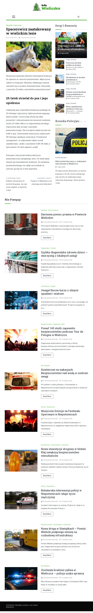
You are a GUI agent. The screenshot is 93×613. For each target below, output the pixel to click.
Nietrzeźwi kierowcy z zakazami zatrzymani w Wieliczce (70, 162)
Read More (47, 238)
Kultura (43, 407)
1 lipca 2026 (61, 167)
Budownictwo (45, 445)
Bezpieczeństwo (46, 324)
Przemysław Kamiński (28, 37)
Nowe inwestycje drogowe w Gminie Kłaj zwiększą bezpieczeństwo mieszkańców (63, 452)
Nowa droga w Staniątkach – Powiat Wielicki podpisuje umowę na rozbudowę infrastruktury (63, 532)
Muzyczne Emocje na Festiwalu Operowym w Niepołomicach (60, 413)
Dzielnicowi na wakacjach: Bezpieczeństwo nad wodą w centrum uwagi (64, 373)
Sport (63, 324)
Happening (56, 324)
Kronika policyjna (61, 157)
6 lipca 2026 (72, 69)
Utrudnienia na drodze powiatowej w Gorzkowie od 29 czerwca (75, 80)
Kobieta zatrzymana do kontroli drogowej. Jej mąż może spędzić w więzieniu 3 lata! (16, 185)
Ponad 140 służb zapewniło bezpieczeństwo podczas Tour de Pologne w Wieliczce (62, 332)
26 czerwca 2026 (73, 84)
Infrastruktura (55, 445)
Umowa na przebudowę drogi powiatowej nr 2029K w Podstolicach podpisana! (76, 95)
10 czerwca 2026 (73, 113)
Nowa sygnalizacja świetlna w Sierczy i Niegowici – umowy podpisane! (74, 110)
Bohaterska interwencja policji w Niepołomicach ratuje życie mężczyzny (61, 494)
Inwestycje (64, 445)
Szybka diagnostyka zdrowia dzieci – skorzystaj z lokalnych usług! (64, 254)
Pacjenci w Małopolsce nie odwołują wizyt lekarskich (41, 182)
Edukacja (44, 210)
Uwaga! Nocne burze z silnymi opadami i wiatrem (59, 292)
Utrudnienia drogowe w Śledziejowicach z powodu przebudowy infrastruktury (71, 45)
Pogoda (52, 286)
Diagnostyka (45, 248)
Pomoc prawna (53, 210)
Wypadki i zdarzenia (13, 25)
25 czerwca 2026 (73, 98)
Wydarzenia (51, 407)
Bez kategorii (45, 365)
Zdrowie (53, 248)
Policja (43, 486)
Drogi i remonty (64, 39)
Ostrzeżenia (45, 286)
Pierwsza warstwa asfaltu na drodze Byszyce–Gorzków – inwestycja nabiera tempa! (75, 67)
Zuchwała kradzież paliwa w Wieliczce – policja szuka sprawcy (62, 572)
